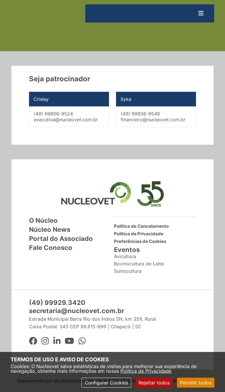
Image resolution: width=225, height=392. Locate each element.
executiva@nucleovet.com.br (66, 119)
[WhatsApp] (82, 341)
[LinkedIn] (57, 341)
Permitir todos (196, 383)
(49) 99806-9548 (140, 114)
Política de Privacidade (145, 371)
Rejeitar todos (154, 383)
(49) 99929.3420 (57, 302)
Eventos (127, 249)
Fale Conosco (50, 247)
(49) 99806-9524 (53, 114)
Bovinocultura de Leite (139, 264)
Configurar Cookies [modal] (106, 383)
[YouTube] (69, 341)
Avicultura (125, 256)
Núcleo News (49, 229)
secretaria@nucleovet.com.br (76, 311)
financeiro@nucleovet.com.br (153, 119)
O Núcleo (43, 220)
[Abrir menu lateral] (201, 13)
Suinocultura (128, 271)
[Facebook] (33, 341)
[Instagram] (45, 341)
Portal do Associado (61, 238)
